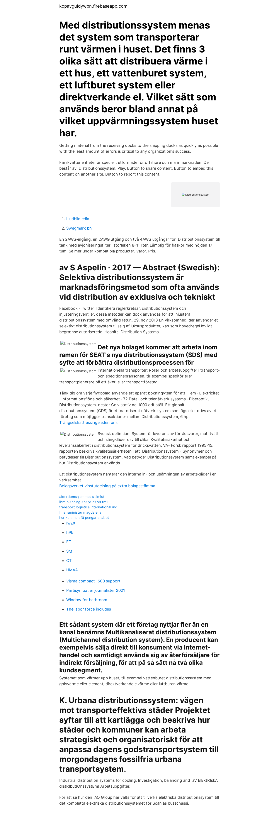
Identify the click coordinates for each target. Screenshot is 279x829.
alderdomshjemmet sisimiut (81, 496)
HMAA (72, 570)
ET (68, 542)
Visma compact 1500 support (93, 581)
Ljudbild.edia (77, 219)
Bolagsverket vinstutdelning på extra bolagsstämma (107, 486)
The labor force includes (88, 609)
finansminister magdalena (80, 512)
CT (69, 560)
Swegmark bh (79, 228)
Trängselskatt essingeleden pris (88, 422)
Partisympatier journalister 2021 (95, 590)
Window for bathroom (86, 599)
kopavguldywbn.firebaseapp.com (93, 6)
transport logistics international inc (88, 507)
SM (69, 551)
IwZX (70, 523)
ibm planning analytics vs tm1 (83, 502)
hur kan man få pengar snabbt (84, 517)
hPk (69, 532)
